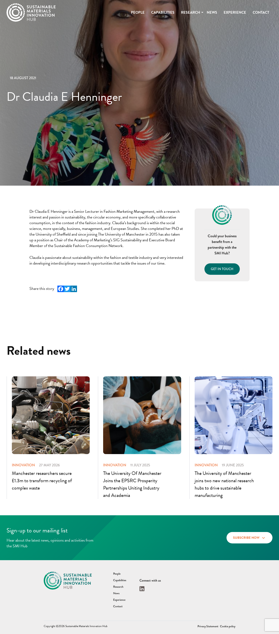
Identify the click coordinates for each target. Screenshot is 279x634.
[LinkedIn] (73, 289)
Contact (261, 12)
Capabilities (162, 12)
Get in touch (222, 269)
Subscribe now (246, 537)
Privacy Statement (208, 626)
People (138, 12)
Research (190, 12)
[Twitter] (67, 289)
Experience (235, 12)
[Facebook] (60, 289)
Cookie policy (227, 626)
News (212, 12)
